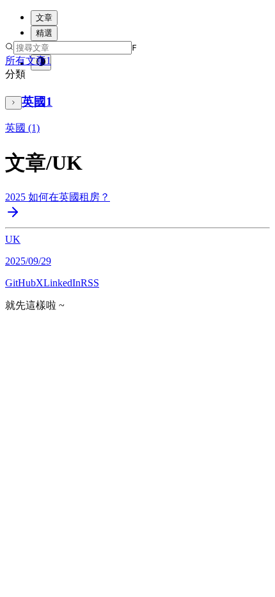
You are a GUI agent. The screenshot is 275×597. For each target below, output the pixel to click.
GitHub (20, 282)
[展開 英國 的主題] (13, 103)
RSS (90, 282)
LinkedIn (62, 282)
